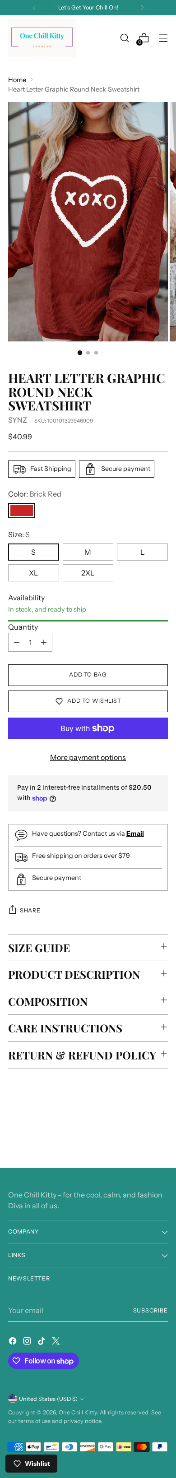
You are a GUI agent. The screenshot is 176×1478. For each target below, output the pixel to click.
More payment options (88, 757)
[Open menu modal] (163, 38)
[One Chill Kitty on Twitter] (56, 1342)
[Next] (142, 7)
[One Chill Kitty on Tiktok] (42, 1342)
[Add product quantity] (44, 642)
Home (17, 80)
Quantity (23, 626)
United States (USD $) (48, 1398)
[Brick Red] (21, 510)
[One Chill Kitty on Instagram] (28, 1342)
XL (33, 572)
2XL (88, 572)
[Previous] (34, 7)
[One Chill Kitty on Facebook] (13, 1342)
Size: (19, 534)
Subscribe (150, 1310)
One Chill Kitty (78, 1412)
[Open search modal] (124, 38)
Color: (34, 493)
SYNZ (17, 419)
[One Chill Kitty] (42, 38)
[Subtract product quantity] (17, 642)
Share (30, 910)
